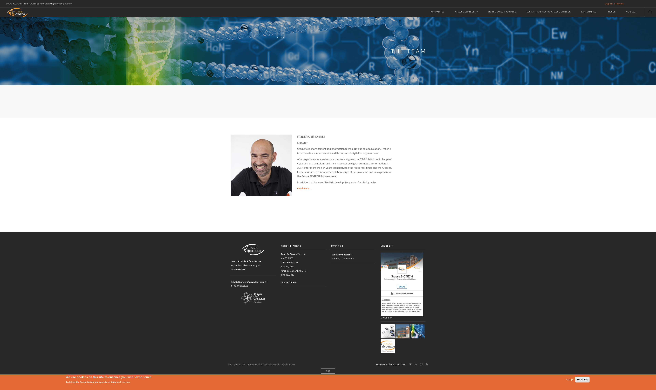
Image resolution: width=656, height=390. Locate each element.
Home (280, 38)
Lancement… (288, 262)
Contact (631, 12)
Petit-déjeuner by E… (292, 270)
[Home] (33, 14)
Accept (569, 379)
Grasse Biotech (465, 12)
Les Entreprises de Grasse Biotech (549, 12)
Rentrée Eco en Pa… (291, 254)
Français (619, 3)
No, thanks (582, 379)
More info (125, 382)
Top (328, 371)
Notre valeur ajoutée (502, 12)
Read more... (304, 188)
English (609, 3)
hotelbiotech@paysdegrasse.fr (250, 281)
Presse (611, 12)
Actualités (438, 12)
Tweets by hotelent (341, 254)
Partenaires (588, 12)
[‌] (410, 364)
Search (649, 14)
